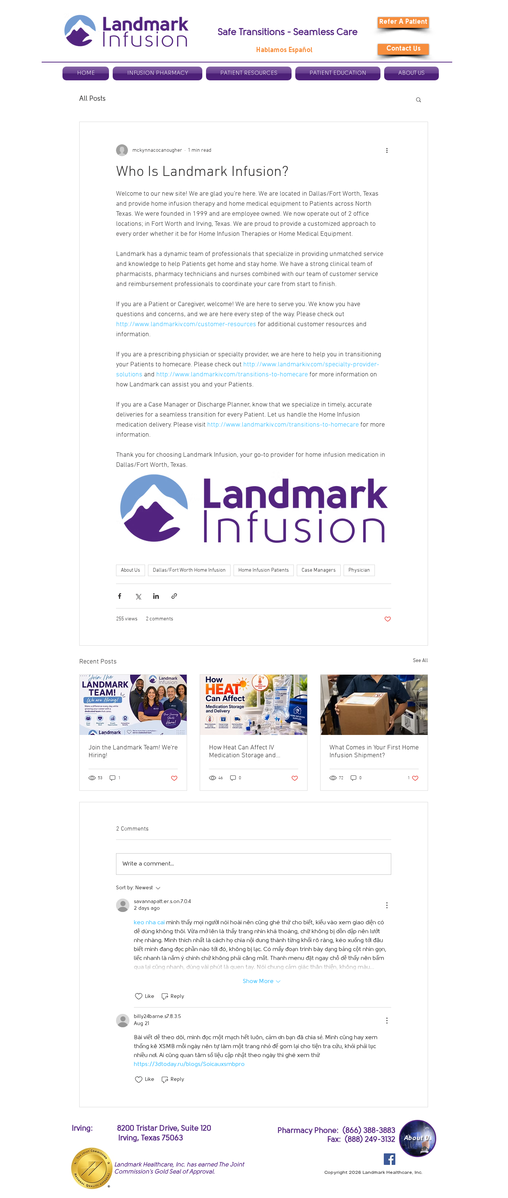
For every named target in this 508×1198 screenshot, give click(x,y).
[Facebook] (389, 1159)
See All (420, 661)
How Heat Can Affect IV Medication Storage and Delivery (242, 751)
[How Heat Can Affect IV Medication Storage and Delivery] (253, 705)
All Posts (92, 99)
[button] (418, 99)
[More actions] (386, 150)
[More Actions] (386, 905)
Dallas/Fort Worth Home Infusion (189, 570)
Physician (359, 570)
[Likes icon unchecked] (139, 996)
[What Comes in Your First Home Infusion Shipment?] (374, 705)
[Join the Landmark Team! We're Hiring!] (133, 705)
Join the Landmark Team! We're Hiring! (133, 751)
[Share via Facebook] (119, 596)
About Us (130, 570)
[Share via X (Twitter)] (137, 596)
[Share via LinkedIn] (156, 596)
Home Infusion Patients (263, 570)
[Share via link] (174, 596)
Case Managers (319, 570)
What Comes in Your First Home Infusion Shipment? (374, 751)
